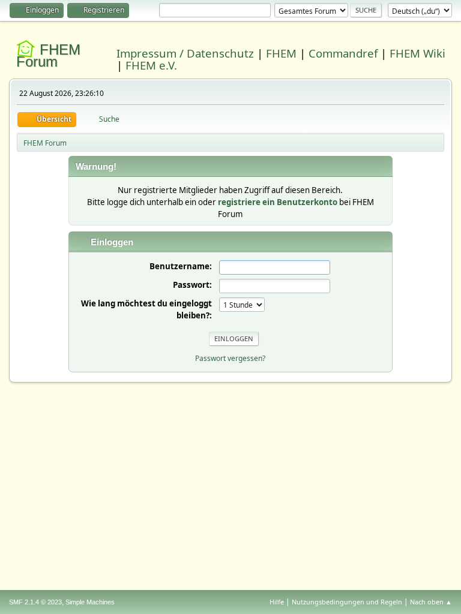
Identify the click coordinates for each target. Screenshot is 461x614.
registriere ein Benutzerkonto (277, 202)
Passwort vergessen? (230, 358)
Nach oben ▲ (431, 601)
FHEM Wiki (417, 53)
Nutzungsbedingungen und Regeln (347, 601)
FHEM (281, 53)
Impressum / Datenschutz (185, 53)
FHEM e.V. (151, 65)
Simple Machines (90, 602)
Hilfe (277, 601)
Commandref (343, 53)
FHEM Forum (48, 55)
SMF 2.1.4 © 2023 (35, 602)
